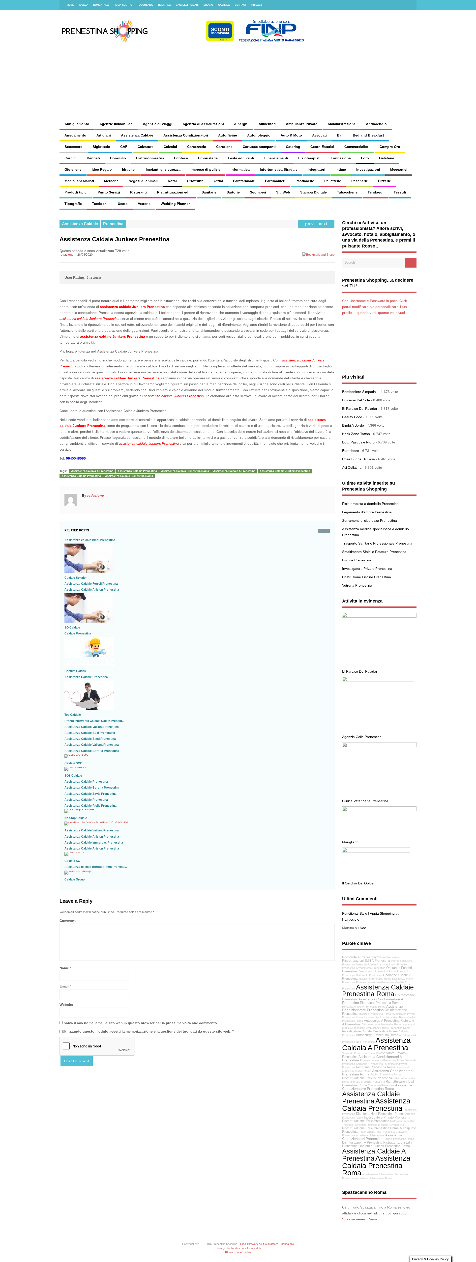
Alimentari (267, 124)
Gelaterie (386, 158)
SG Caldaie (72, 627)
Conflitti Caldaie (75, 671)
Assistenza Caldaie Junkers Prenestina (285, 470)
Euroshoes (350, 451)
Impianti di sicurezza (163, 169)
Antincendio (376, 124)
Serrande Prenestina (368, 964)
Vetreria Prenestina (357, 585)
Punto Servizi (109, 192)
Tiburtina (164, 4)
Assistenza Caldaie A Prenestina (234, 470)
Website (66, 1005)
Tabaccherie (347, 192)
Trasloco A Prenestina (381, 1085)
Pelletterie (332, 181)
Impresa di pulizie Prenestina (367, 1081)
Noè (363, 928)
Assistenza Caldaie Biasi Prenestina (90, 739)
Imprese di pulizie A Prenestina (385, 1124)
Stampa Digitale (313, 192)
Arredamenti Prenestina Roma (374, 1178)
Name (64, 968)
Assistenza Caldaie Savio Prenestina (90, 794)
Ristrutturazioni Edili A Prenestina (366, 960)
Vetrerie (144, 204)
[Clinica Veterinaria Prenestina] (379, 746)
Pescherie (359, 181)
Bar (340, 135)
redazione (66, 254)
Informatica (240, 169)
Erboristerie (208, 158)
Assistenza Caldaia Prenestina (137, 470)
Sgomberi (258, 192)
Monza (83, 4)
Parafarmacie (244, 181)
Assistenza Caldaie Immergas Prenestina (93, 842)
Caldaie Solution (75, 577)
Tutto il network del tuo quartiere (259, 1243)
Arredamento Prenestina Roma (377, 971)
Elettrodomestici (150, 158)
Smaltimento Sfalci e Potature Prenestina (374, 552)
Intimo (340, 169)
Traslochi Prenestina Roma (374, 978)
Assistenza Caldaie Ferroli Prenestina (91, 583)
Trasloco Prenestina (354, 1124)
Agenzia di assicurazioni (203, 124)
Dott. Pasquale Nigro (358, 442)
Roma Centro (123, 4)
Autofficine (227, 135)
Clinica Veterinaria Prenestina (365, 801)
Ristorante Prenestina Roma (380, 1003)
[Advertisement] (291, 76)
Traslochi (100, 204)
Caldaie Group (74, 879)
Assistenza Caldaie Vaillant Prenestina (91, 727)
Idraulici (129, 169)
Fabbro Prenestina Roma (385, 1074)
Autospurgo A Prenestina (381, 1020)
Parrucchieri (275, 181)
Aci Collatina (351, 467)
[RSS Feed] (410, 5)
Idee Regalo (102, 169)
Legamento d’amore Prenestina (367, 512)
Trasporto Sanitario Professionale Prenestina (377, 543)
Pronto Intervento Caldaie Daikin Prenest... (94, 721)
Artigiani (103, 135)
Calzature (145, 147)
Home (70, 4)
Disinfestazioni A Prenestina (362, 1142)
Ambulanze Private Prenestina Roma (388, 1027)
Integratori (316, 169)
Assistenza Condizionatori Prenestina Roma (377, 1072)
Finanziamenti (276, 158)
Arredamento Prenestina (370, 967)
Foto (365, 158)
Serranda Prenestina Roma (358, 1053)
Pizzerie (384, 181)
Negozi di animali (143, 181)
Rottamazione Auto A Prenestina (375, 982)
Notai (172, 181)
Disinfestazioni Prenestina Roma (379, 1114)
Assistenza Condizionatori (185, 135)
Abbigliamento (76, 124)
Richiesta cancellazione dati (244, 1248)
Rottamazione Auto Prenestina (376, 1131)
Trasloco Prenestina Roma (374, 1013)
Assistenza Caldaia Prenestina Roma (185, 470)
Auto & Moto (291, 135)
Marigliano (350, 842)
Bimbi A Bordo (353, 425)
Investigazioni (368, 169)
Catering (293, 147)
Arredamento (75, 135)
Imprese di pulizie (205, 169)
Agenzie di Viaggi (157, 124)
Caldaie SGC (73, 763)
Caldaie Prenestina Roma (399, 1138)
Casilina (224, 4)
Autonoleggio (258, 135)
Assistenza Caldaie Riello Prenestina (90, 805)
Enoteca (181, 158)
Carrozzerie (196, 147)
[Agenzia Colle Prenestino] (378, 681)
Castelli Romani (187, 4)
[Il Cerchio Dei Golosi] (376, 851)
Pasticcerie (305, 181)
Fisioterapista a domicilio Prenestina (370, 504)
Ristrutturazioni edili (174, 192)
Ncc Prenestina (365, 1041)
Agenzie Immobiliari (116, 124)
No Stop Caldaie (75, 818)
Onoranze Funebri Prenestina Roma (384, 1146)
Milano (208, 4)
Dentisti (93, 158)
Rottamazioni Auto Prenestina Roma (363, 1006)
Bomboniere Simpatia (359, 392)
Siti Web (283, 192)
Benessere (73, 147)
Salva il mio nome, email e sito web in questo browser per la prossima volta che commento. (141, 1023)
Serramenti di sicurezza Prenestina (369, 520)
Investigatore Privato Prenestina (367, 569)
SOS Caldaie (73, 775)
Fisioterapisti (309, 158)
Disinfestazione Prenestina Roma (381, 1024)
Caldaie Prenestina (77, 633)
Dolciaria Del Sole (356, 400)
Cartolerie (224, 147)
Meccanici (398, 169)
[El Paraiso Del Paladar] (379, 616)
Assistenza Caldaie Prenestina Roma (129, 475)
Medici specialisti (79, 181)
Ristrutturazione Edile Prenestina (365, 1121)
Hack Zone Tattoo (356, 434)
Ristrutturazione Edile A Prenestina (367, 1078)
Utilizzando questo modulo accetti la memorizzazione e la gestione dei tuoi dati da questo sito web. (148, 1031)
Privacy (256, 4)
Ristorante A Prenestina (359, 957)
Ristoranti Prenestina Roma (375, 1067)
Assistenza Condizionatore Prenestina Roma (377, 1087)
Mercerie (111, 181)
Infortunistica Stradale (279, 169)
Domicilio (118, 158)
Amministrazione (341, 124)
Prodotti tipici (76, 192)
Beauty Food (352, 417)
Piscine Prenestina (356, 560)
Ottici (218, 181)
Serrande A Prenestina (369, 1063)
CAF (123, 147)
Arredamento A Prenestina (377, 1174)
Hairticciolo (350, 919)
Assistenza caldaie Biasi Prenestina (89, 540)
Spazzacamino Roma (359, 1219)
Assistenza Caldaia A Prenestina (92, 470)
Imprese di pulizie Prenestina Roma (385, 1017)
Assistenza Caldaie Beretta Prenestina (91, 751)
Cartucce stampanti (259, 147)
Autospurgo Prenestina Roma (377, 1035)
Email (64, 986)
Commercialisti (356, 147)
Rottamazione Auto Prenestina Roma (382, 1060)
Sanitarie (209, 192)
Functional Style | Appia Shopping (368, 913)
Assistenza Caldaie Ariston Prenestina (91, 589)
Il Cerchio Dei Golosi (358, 883)
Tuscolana (145, 4)
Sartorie (233, 192)
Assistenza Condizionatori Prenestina (372, 1137)
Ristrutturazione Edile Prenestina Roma (370, 1128)
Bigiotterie (101, 147)
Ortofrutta (195, 181)
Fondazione (341, 158)
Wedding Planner (175, 204)
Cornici (70, 158)
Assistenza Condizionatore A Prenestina (372, 1001)
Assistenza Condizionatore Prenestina (372, 1008)
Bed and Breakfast (368, 135)
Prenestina (113, 224)
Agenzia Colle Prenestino (362, 737)
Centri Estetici (322, 147)
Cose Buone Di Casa (358, 459)
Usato (123, 204)
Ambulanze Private (301, 124)
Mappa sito (287, 1243)
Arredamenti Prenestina (370, 1135)
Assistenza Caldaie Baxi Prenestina (89, 733)
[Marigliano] (379, 810)
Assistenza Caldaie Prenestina (81, 475)
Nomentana (101, 4)
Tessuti (400, 192)
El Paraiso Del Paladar (359, 409)
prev (308, 224)
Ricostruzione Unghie (238, 1252)
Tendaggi (376, 192)
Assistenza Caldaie (137, 135)
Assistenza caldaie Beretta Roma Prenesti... (95, 867)
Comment (68, 921)
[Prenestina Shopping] (182, 41)
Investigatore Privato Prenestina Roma (370, 1031)
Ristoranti (138, 192)
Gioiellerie (73, 169)
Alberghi (241, 124)
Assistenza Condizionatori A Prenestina (372, 1058)
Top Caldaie (72, 714)
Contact (240, 4)
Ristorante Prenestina (369, 975)
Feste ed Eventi (241, 158)
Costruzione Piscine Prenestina (366, 577)
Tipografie (73, 204)
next (324, 224)
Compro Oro (390, 147)
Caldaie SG (72, 861)
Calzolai (170, 147)
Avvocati (319, 135)
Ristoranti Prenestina (402, 1121)
